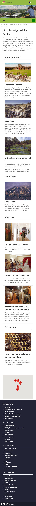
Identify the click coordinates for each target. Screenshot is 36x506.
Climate (7, 432)
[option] (18, 9)
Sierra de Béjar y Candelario (12, 416)
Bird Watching (9, 498)
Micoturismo (8, 476)
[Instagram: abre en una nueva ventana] (7, 504)
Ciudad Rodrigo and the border (13, 409)
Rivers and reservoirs (11, 487)
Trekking (7, 489)
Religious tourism (10, 492)
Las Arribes (8, 407)
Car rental (7, 439)
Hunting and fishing (10, 480)
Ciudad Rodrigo (11, 202)
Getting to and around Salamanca (14, 428)
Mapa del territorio (10, 448)
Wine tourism (9, 494)
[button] (17, 389)
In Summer (8, 460)
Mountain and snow (10, 485)
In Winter (7, 464)
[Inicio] (6, 2)
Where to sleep (9, 430)
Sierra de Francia (9, 418)
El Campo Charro (9, 412)
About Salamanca (9, 425)
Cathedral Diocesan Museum (17, 245)
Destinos (12, 24)
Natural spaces (9, 478)
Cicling (6, 483)
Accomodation (9, 451)
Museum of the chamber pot (17, 276)
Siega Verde (9, 121)
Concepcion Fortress (13, 85)
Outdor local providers (11, 455)
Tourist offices (9, 434)
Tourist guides (9, 441)
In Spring (7, 457)
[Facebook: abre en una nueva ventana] (1, 504)
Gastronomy (8, 496)
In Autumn (8, 462)
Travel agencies (9, 437)
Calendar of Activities (11, 466)
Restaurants (8, 453)
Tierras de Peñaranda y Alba (12, 414)
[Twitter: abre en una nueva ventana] (4, 504)
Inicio (5, 24)
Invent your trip (9, 469)
